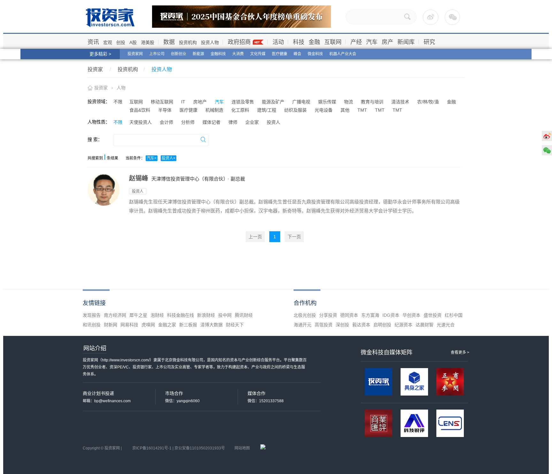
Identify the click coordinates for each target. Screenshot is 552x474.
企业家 (252, 122)
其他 (345, 110)
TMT (362, 110)
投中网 (225, 315)
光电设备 (324, 110)
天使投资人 (140, 122)
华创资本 (411, 315)
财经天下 (235, 324)
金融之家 (167, 324)
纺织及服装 (295, 110)
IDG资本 (390, 315)
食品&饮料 (139, 110)
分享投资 (328, 315)
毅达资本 (361, 324)
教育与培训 (372, 101)
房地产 (200, 101)
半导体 (165, 110)
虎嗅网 (148, 324)
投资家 (95, 69)
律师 (232, 122)
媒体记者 (211, 122)
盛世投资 (432, 315)
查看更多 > (460, 352)
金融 (314, 42)
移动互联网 (162, 101)
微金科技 (315, 54)
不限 (117, 101)
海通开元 (302, 324)
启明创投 (382, 324)
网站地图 (242, 448)
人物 (121, 87)
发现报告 (92, 315)
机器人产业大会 (342, 54)
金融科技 (218, 54)
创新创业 (178, 54)
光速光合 (446, 324)
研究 (429, 42)
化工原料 (240, 110)
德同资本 (349, 315)
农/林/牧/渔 (428, 101)
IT (183, 101)
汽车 (372, 42)
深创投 (342, 324)
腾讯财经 (244, 315)
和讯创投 (92, 324)
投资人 (273, 122)
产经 (356, 42)
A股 (133, 42)
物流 (348, 101)
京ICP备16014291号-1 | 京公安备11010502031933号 (178, 448)
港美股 (147, 42)
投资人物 (210, 42)
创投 (120, 42)
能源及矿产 (273, 101)
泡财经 (157, 315)
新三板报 (188, 324)
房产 (387, 42)
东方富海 (370, 315)
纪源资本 (403, 324)
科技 (298, 42)
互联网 (332, 42)
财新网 (110, 324)
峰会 (297, 54)
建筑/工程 (266, 110)
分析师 (188, 122)
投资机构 (188, 42)
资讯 (93, 42)
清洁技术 (400, 101)
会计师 (166, 122)
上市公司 (157, 54)
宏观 (107, 42)
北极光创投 (305, 315)
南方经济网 (115, 315)
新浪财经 (206, 315)
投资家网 (135, 54)
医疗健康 (279, 54)
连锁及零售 (243, 101)
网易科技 (129, 324)
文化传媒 (257, 54)
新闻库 (406, 42)
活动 (278, 42)
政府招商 (239, 42)
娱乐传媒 (327, 101)
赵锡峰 (138, 178)
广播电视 (301, 101)
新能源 (198, 54)
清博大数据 (211, 324)
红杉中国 (454, 315)
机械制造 (214, 110)
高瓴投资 (324, 324)
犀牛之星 (138, 315)
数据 (169, 42)
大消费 (238, 54)
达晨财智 (424, 324)
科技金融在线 (180, 315)
